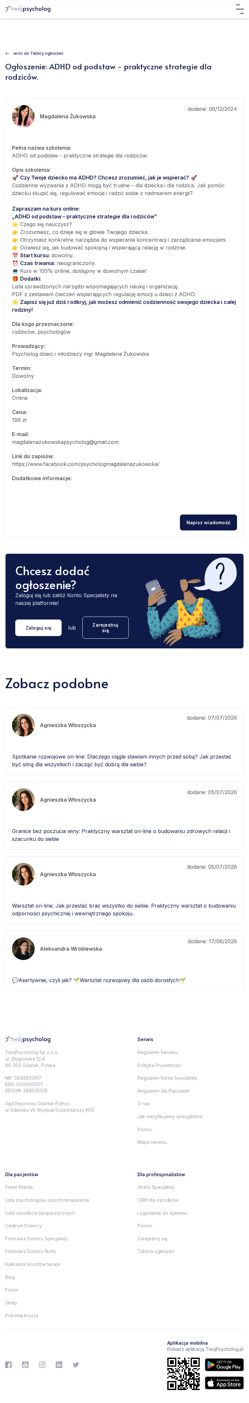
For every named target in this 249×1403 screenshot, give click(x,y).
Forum (11, 1290)
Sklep (11, 1302)
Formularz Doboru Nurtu (30, 1251)
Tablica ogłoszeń (155, 1251)
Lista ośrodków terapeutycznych (40, 1213)
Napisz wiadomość (208, 522)
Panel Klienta (19, 1187)
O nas (143, 1103)
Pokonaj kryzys (21, 1315)
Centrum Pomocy (23, 1225)
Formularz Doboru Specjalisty (36, 1238)
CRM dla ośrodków (157, 1200)
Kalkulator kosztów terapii (32, 1264)
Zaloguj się (38, 628)
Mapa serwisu (152, 1142)
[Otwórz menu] (240, 9)
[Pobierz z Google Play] (224, 1364)
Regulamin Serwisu (157, 1052)
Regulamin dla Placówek (163, 1091)
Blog (10, 1277)
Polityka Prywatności (159, 1065)
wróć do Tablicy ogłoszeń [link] (38, 53)
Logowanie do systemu (162, 1213)
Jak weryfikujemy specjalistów (170, 1116)
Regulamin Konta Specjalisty (167, 1078)
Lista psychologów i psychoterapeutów (47, 1200)
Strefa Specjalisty (156, 1187)
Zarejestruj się (105, 627)
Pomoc (144, 1129)
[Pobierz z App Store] (224, 1382)
